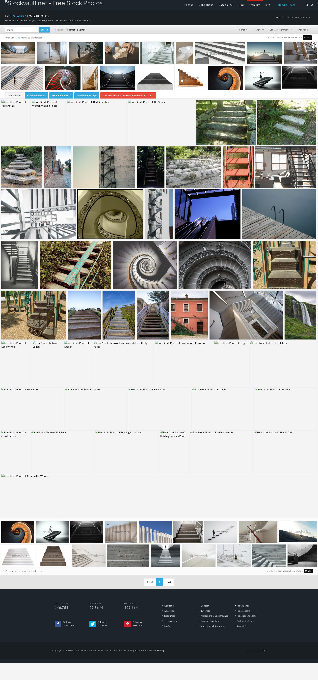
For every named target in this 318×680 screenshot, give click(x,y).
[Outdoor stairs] (119, 315)
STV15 (307, 37)
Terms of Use (171, 620)
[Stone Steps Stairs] (286, 122)
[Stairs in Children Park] (238, 167)
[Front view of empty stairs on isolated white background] (155, 78)
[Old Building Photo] (189, 315)
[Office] (246, 315)
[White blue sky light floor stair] (184, 53)
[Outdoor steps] (84, 315)
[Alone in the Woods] (29, 495)
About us (169, 605)
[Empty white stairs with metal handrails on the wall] (89, 556)
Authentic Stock (245, 620)
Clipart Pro (242, 625)
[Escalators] (283, 363)
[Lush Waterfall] (300, 315)
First (150, 582)
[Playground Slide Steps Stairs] (284, 265)
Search (279, 17)
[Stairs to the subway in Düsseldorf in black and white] (299, 78)
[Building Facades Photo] (174, 452)
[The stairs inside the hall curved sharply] (258, 532)
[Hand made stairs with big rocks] (124, 363)
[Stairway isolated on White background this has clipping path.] (18, 556)
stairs (17, 37)
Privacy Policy (157, 650)
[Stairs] (38, 214)
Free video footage (247, 615)
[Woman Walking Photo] (49, 122)
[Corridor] (285, 408)
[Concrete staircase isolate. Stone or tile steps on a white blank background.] (53, 556)
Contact (205, 605)
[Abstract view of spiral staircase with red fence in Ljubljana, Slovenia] (62, 78)
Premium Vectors (61, 95)
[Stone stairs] (57, 167)
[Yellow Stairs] (15, 122)
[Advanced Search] (307, 4)
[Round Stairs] (145, 265)
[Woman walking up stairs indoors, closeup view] (300, 53)
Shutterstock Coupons (212, 625)
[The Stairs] (161, 122)
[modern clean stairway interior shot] (198, 556)
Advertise (169, 610)
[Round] (215, 265)
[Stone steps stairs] (226, 122)
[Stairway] (150, 167)
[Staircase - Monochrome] (19, 265)
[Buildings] (62, 452)
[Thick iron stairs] (97, 122)
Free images (243, 605)
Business (82, 29)
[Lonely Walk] (16, 363)
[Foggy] (231, 363)
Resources (169, 615)
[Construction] (15, 452)
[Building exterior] (221, 452)
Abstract (70, 29)
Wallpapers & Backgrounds (214, 615)
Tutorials (205, 610)
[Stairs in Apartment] (285, 167)
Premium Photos (36, 95)
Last (168, 582)
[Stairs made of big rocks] (193, 167)
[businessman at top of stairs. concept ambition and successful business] (165, 556)
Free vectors (243, 610)
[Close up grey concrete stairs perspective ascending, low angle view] (128, 556)
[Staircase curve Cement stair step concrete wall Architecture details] (302, 556)
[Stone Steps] (21, 167)
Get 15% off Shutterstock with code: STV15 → (128, 95)
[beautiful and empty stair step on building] (157, 54)
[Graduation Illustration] (184, 363)
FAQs (167, 625)
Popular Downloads (211, 620)
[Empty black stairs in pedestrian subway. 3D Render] (117, 78)
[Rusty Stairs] (75, 265)
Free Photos (14, 95)
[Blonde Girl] (285, 452)
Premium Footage (87, 95)
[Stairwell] (104, 167)
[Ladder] (48, 363)
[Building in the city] (126, 452)
